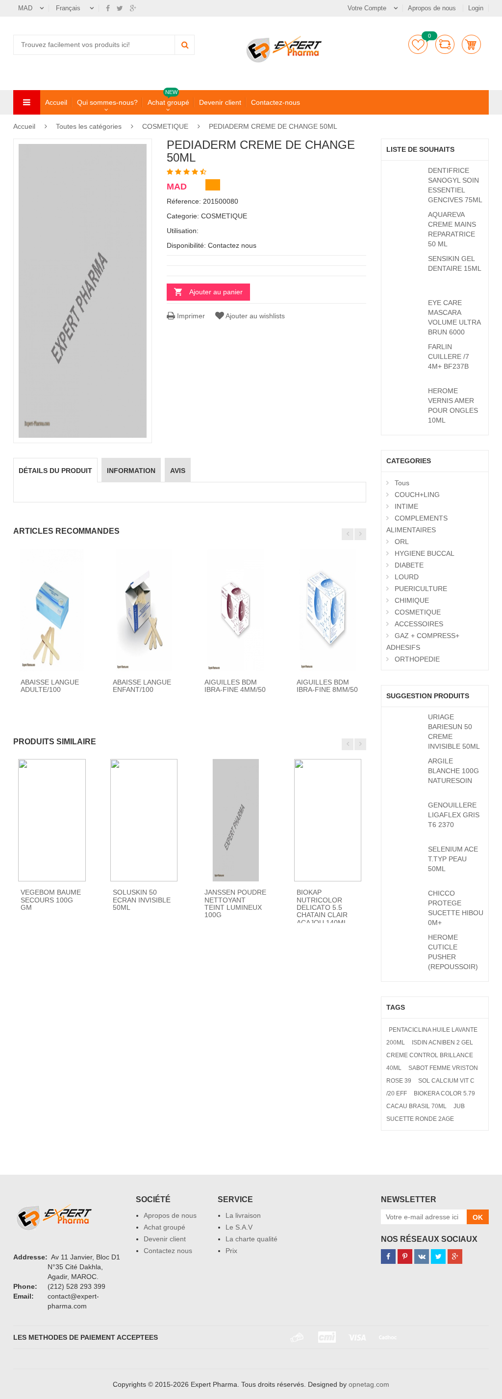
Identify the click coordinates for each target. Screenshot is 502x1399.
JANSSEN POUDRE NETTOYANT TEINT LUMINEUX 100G (235, 903)
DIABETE (409, 565)
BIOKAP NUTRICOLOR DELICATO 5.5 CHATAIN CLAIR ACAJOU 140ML (322, 907)
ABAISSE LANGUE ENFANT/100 (142, 685)
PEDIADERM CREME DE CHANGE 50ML (273, 126)
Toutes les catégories (89, 126)
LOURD (407, 577)
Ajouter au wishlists (255, 316)
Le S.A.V (239, 1227)
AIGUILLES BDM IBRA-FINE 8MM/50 (327, 685)
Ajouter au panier (216, 292)
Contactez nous (168, 1251)
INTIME (406, 506)
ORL (402, 541)
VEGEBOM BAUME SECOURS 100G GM (51, 899)
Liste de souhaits (417, 44)
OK (478, 1217)
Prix (231, 1251)
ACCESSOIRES (419, 624)
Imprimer (190, 316)
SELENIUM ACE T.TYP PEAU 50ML (453, 859)
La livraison (243, 1215)
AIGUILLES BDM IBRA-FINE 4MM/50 (235, 685)
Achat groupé (168, 101)
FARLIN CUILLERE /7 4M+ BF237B (448, 356)
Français (69, 8)
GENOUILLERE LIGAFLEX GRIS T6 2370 (453, 815)
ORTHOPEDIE (417, 659)
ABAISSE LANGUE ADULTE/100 (50, 685)
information (131, 470)
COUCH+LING (417, 494)
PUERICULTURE (421, 589)
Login (475, 8)
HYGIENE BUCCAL (424, 553)
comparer (444, 44)
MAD (25, 8)
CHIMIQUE (412, 600)
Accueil (56, 102)
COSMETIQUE (165, 126)
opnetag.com (369, 1384)
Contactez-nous (275, 102)
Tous (402, 483)
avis (177, 470)
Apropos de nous (433, 8)
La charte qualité (251, 1239)
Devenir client (220, 102)
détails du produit (55, 470)
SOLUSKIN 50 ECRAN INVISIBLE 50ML (142, 899)
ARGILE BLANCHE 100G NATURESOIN (453, 770)
